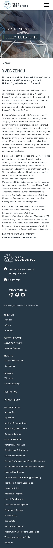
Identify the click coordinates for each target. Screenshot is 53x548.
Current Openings (12, 383)
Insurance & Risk (12, 488)
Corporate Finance (12, 439)
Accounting (9, 412)
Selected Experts (12, 348)
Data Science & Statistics (16, 450)
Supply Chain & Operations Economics (21, 531)
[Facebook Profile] (17, 295)
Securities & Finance (13, 526)
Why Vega (8, 378)
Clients (7, 325)
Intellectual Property (13, 493)
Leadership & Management (16, 504)
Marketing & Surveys (13, 510)
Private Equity (10, 515)
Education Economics (14, 455)
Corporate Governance (14, 444)
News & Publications (13, 360)
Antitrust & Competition (15, 423)
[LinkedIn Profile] (11, 295)
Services (8, 319)
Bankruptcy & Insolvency (15, 428)
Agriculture (9, 417)
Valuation (8, 542)
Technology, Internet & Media (17, 537)
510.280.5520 (14, 280)
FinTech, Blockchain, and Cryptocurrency (22, 477)
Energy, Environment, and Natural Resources (24, 461)
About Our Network (13, 342)
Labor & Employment (14, 499)
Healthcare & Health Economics (18, 482)
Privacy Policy (12, 399)
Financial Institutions (14, 472)
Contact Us (10, 391)
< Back (6, 63)
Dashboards (9, 366)
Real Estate (9, 520)
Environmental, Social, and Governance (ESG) (24, 466)
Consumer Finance (12, 433)
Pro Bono (8, 330)
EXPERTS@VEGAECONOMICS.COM (19, 237)
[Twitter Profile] (23, 295)
